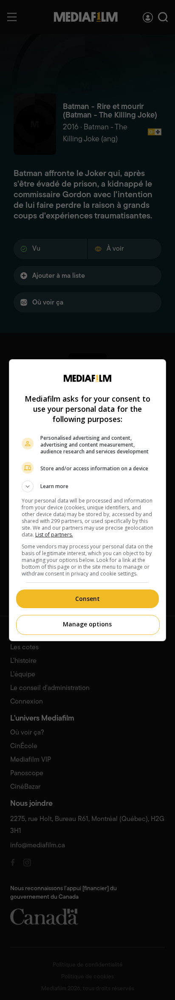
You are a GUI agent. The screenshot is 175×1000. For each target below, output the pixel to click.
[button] (88, 486)
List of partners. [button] (54, 534)
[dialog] (88, 500)
